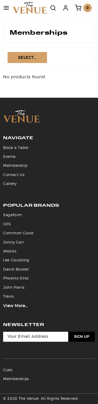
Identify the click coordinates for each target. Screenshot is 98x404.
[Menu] (6, 8)
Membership (15, 166)
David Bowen (16, 269)
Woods (9, 251)
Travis (8, 296)
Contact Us (13, 175)
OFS (7, 224)
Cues (8, 370)
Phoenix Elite (15, 278)
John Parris (14, 287)
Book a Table (15, 148)
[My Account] (65, 8)
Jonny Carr (13, 242)
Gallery (9, 184)
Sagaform (12, 215)
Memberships (16, 379)
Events (9, 157)
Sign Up (81, 337)
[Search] (53, 8)
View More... (15, 306)
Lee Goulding (16, 260)
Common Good (18, 233)
